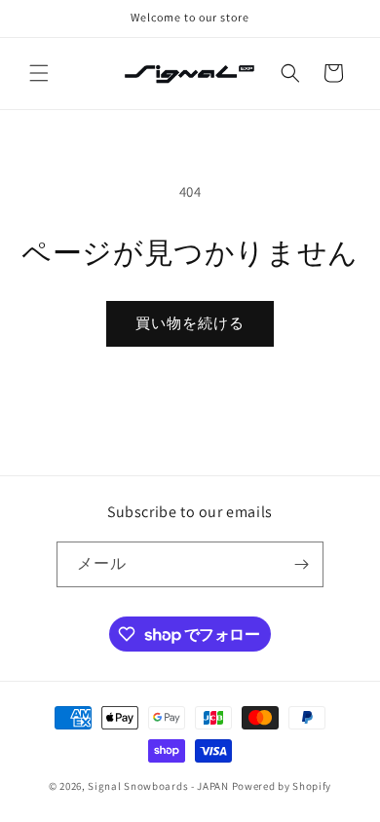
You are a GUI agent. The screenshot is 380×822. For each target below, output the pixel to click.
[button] (39, 73)
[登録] (301, 564)
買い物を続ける (190, 323)
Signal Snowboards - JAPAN (158, 786)
